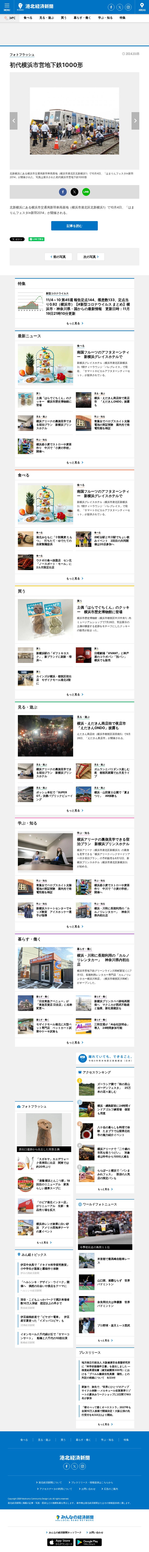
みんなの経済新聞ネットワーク (74, 1518)
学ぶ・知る (105, 17)
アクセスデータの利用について (56, 1488)
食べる (28, 17)
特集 (123, 17)
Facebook (111, 7)
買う (64, 17)
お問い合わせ (88, 1488)
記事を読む (74, 226)
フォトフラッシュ (22, 54)
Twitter (119, 7)
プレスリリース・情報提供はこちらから (92, 1482)
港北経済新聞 (35, 7)
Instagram (128, 7)
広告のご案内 (111, 1488)
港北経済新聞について (50, 1482)
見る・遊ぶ (46, 17)
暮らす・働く (82, 17)
